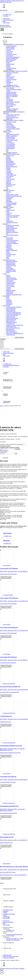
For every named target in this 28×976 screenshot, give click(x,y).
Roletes (8, 62)
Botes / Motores (7, 86)
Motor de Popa (10, 103)
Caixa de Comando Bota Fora (13, 312)
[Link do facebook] (4, 5)
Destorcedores (9, 197)
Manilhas (8, 200)
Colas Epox (9, 53)
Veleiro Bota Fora (10, 334)
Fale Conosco (6, 22)
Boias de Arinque (10, 76)
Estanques (8, 177)
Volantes (8, 130)
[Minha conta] (14, 25)
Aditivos (8, 90)
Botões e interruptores (11, 136)
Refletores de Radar (11, 271)
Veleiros (5, 236)
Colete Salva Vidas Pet (11, 217)
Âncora (8, 275)
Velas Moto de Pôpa (11, 110)
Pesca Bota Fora (10, 329)
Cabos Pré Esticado (11, 242)
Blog (4, 21)
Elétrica (5, 131)
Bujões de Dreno (10, 47)
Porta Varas (9, 186)
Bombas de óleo (10, 229)
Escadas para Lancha (11, 54)
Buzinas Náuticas (10, 137)
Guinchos (8, 287)
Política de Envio (7, 955)
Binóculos (8, 159)
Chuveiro (8, 50)
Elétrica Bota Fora (10, 316)
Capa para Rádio (10, 48)
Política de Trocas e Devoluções (11, 956)
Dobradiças (9, 198)
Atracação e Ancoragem (9, 71)
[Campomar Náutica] (3, 10)
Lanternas (8, 180)
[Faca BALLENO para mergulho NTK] (7, 681)
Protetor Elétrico (10, 148)
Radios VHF (9, 118)
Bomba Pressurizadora (11, 228)
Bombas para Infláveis (11, 166)
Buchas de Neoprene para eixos (14, 196)
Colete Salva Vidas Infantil (12, 215)
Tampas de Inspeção (11, 68)
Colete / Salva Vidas (11, 175)
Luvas (7, 218)
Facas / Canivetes (10, 179)
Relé (7, 149)
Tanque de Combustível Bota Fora (14, 333)
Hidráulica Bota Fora (11, 322)
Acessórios (9, 123)
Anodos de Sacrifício (11, 92)
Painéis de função (10, 147)
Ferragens (6, 190)
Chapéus (8, 214)
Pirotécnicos (9, 303)
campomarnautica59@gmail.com (11, 365)
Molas (7, 251)
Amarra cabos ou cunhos (12, 194)
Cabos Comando (10, 126)
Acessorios (9, 74)
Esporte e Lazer (7, 154)
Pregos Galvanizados (11, 203)
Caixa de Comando (11, 127)
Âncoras (8, 75)
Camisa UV (9, 212)
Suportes (8, 66)
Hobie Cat (8, 247)
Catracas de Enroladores (12, 243)
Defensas (8, 81)
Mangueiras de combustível (13, 102)
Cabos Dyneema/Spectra (12, 240)
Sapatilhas (8, 205)
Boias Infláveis (10, 161)
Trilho (7, 258)
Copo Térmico (9, 176)
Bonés (7, 211)
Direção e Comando (8, 120)
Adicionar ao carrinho (5, 446)
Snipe (7, 257)
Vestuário (6, 207)
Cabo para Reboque (11, 278)
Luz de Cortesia (10, 142)
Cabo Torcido (9, 78)
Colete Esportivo (10, 283)
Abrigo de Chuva (10, 210)
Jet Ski (4, 273)
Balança (8, 157)
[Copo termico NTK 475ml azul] (7, 771)
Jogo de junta (9, 99)
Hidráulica (5, 224)
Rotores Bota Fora (10, 330)
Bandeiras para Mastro (11, 261)
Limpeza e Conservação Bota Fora (14, 325)
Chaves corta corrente (11, 279)
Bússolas (8, 168)
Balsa (7, 297)
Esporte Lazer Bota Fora (12, 318)
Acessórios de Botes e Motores (13, 89)
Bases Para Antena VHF (12, 117)
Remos (8, 272)
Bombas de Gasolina (11, 93)
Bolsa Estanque (10, 162)
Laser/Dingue (9, 249)
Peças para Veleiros (11, 254)
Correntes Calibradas (11, 79)
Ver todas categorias (8, 909)
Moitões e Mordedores (11, 250)
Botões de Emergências (12, 95)
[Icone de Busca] (19, 12)
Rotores (8, 107)
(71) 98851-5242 (7, 14)
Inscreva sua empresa (8, 20)
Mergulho (8, 183)
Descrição (5, 457)
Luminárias (9, 141)
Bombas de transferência (12, 232)
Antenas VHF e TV (11, 116)
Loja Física (6, 16)
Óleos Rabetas (9, 106)
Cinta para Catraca (10, 282)
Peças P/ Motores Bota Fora (13, 328)
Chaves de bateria (10, 138)
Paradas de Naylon (10, 184)
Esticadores (9, 246)
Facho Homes (9, 268)
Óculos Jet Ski (9, 291)
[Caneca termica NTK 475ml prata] (7, 592)
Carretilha (8, 172)
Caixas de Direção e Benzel (13, 128)
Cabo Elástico (9, 237)
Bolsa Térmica (9, 165)
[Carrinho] (14, 26)
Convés (8, 298)
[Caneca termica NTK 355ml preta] (7, 562)
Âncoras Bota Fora (11, 308)
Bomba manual (10, 226)
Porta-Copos (9, 61)
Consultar (17, 449)
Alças (7, 193)
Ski (7, 187)
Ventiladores (9, 69)
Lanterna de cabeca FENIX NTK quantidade (11, 444)
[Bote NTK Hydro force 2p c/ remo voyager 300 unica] (7, 861)
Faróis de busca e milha (12, 140)
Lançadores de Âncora (11, 85)
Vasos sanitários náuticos (12, 235)
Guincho (8, 83)
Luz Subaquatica (10, 145)
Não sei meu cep (4, 450)
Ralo (7, 233)
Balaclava (8, 276)
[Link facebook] (4, 963)
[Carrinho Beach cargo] (7, 710)
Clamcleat (8, 244)
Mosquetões (9, 201)
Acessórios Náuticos (8, 44)
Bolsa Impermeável (11, 163)
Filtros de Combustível (11, 96)
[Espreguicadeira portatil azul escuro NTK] (7, 740)
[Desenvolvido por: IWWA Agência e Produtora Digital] (14, 970)
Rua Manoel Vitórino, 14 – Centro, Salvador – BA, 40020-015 (14, 939)
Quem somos (6, 18)
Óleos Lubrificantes (11, 104)
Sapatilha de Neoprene (11, 222)
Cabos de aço (9, 239)
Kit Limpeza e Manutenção (13, 57)
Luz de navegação (10, 144)
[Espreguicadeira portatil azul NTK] (7, 800)
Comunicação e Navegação (10, 111)
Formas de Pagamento (8, 957)
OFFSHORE (6, 296)
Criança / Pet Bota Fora (12, 315)
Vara (7, 188)
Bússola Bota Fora (10, 309)
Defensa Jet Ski (10, 285)
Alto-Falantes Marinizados (12, 134)
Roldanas (8, 255)
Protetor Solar (9, 221)
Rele (7, 151)
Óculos (8, 219)
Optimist (8, 253)
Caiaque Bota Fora (10, 311)
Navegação (9, 301)
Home (1, 405)
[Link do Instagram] (4, 7)
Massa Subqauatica (11, 60)
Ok (16, 453)
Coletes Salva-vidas (11, 265)
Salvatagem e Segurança (9, 260)
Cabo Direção (9, 124)
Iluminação (9, 300)
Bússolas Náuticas (10, 264)
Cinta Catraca (9, 51)
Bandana (8, 158)
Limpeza (8, 289)
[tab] (15, 457)
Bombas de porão (10, 230)
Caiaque (8, 169)
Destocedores (9, 82)
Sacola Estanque (10, 64)
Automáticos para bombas (12, 225)
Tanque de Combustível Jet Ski (13, 294)
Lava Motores (9, 100)
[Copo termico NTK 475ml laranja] (7, 622)
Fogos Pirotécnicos (11, 269)
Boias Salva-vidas (10, 262)
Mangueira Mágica (10, 290)
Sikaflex (8, 65)
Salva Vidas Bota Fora (11, 332)
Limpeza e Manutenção (12, 58)
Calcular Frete (3, 452)
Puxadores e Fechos (11, 204)
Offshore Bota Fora (11, 326)
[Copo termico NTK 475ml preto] (7, 651)
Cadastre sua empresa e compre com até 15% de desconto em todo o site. (12, 1)
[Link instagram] (4, 966)
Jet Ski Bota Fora (10, 323)
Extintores (8, 267)
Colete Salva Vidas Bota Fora (13, 314)
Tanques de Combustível (12, 109)
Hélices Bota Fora (10, 321)
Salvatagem (9, 304)
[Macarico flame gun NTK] (7, 831)
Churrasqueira (9, 173)
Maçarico (8, 182)
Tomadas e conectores (11, 152)
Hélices (8, 97)
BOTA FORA (6, 305)
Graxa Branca (9, 55)
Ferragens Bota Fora (11, 319)
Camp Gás (8, 170)
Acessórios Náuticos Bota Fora (13, 307)
